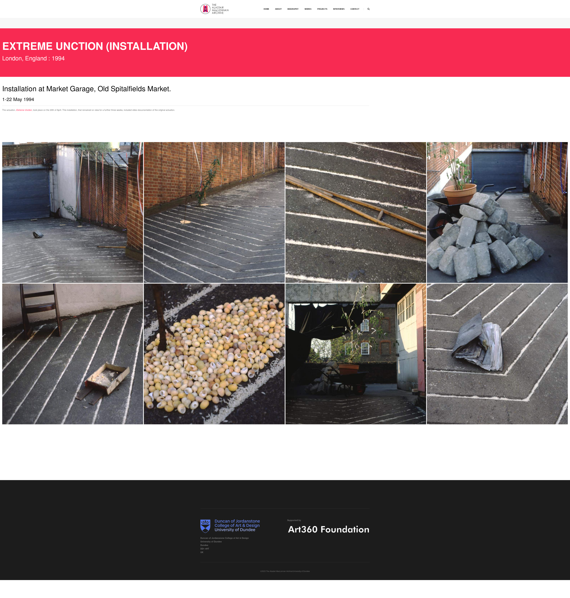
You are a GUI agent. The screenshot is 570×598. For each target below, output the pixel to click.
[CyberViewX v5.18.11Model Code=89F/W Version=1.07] (355, 212)
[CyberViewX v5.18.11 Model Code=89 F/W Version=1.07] (72, 212)
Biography (293, 9)
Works (308, 9)
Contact (354, 9)
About (278, 9)
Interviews (339, 9)
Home (266, 9)
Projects (322, 9)
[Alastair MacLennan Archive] (222, 8)
